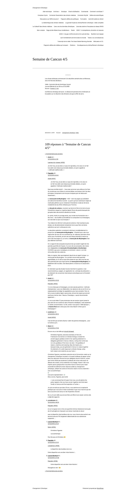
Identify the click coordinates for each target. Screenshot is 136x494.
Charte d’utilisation (74, 11)
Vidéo (77, 132)
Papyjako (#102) (53, 283)
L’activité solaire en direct (95, 19)
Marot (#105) (52, 427)
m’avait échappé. (69, 331)
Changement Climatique (40, 8)
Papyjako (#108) (53, 461)
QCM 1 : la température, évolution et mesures (89, 30)
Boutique (64, 11)
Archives (56, 11)
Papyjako (50, 173)
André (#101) (51, 178)
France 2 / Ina (54, 88)
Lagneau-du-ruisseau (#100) (56, 162)
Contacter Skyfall (83, 15)
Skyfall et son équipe (97, 34)
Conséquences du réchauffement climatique (90, 45)
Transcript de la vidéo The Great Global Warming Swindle (75, 41)
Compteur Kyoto (43, 15)
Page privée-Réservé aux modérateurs (57, 30)
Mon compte (41, 30)
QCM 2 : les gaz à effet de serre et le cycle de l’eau (74, 34)
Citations (72, 45)
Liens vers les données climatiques (64, 26)
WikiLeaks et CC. (98, 41)
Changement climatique (68, 132)
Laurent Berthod (53, 421)
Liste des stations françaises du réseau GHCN (89, 26)
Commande (84, 11)
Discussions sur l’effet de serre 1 (49, 19)
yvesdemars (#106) (53, 446)
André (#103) (52, 317)
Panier (73, 30)
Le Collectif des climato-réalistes (42, 26)
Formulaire (83, 19)
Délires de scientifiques (96, 15)
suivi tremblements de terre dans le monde (73, 37)
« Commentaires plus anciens (54, 154)
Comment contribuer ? (96, 11)
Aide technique (47, 11)
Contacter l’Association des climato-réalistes (62, 15)
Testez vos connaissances (95, 37)
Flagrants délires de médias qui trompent (56, 45)
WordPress (100, 488)
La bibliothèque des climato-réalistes (53, 22)
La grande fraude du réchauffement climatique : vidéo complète (84, 22)
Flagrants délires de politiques (70, 19)
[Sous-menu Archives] (59, 11)
